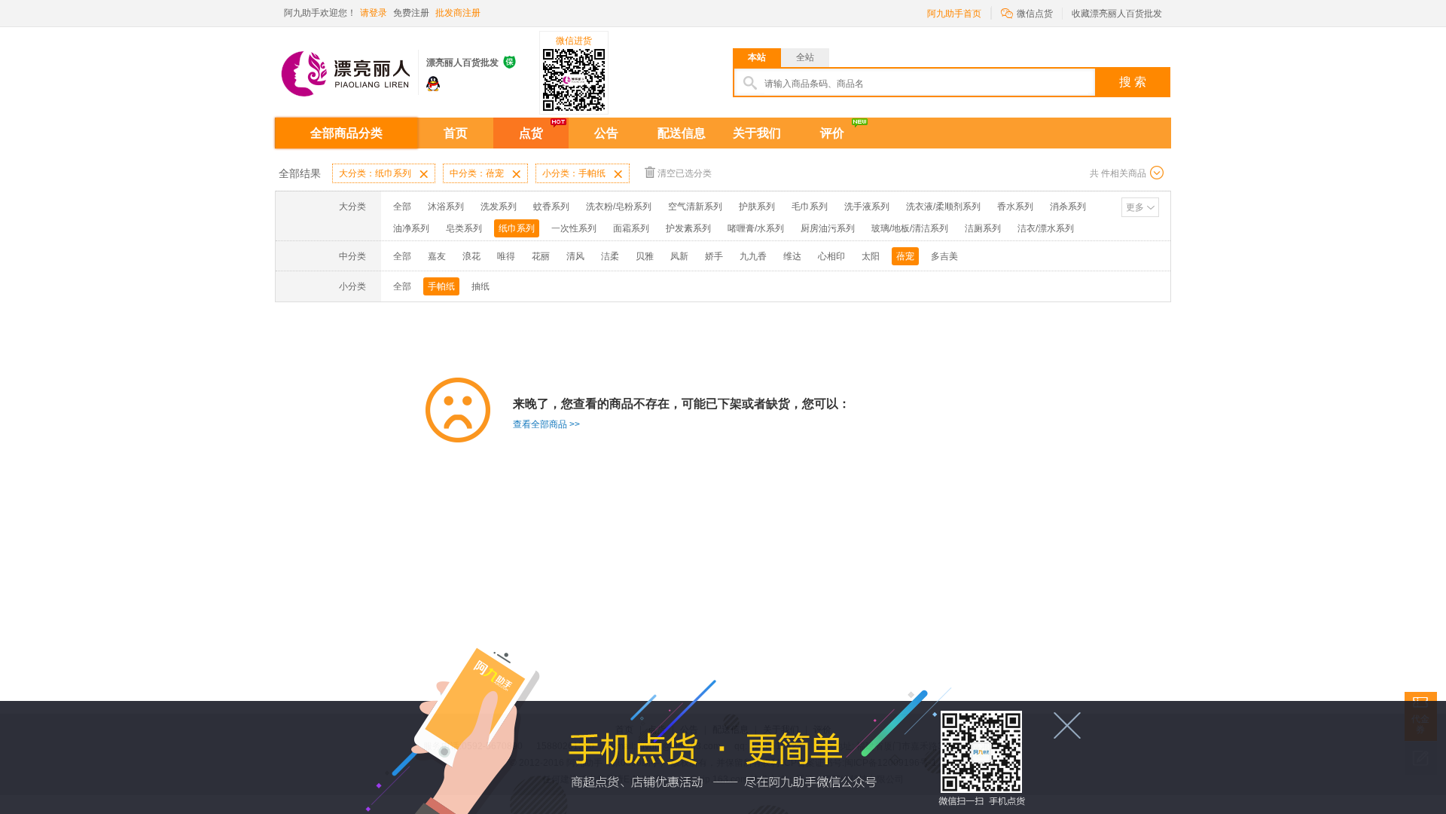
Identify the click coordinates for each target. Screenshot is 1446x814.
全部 (402, 206)
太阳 (871, 256)
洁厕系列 (983, 228)
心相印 (831, 256)
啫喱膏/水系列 (756, 228)
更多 (1135, 207)
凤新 (679, 256)
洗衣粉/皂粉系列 (618, 206)
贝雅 (645, 256)
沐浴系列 (446, 206)
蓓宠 (905, 256)
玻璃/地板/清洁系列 (909, 228)
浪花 (471, 256)
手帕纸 (441, 286)
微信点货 (1027, 12)
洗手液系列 (866, 206)
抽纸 (480, 286)
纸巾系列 (517, 228)
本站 (757, 57)
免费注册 (411, 13)
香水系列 (1015, 206)
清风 (575, 256)
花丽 (541, 256)
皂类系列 (464, 228)
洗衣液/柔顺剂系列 (943, 206)
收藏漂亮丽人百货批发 (1117, 13)
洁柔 (610, 256)
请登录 (373, 13)
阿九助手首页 (954, 13)
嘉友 (437, 256)
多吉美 (944, 256)
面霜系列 (631, 228)
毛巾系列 (810, 206)
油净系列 (411, 228)
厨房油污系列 (828, 228)
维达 (792, 256)
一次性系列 (573, 228)
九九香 (753, 256)
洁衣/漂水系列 (1045, 228)
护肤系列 (757, 206)
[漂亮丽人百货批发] (346, 66)
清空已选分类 (684, 173)
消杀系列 (1068, 206)
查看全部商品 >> (546, 424)
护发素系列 (688, 228)
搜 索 (1132, 81)
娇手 (714, 256)
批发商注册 (457, 13)
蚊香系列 (551, 206)
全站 (805, 57)
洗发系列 (498, 206)
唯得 (506, 256)
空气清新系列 (695, 206)
